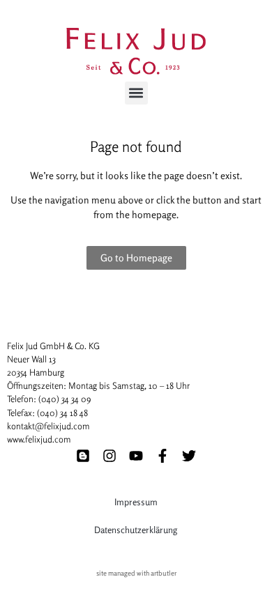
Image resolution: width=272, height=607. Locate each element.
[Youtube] (136, 456)
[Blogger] (83, 456)
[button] (136, 93)
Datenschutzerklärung (135, 529)
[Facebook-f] (162, 456)
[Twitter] (189, 456)
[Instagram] (109, 456)
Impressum (136, 501)
